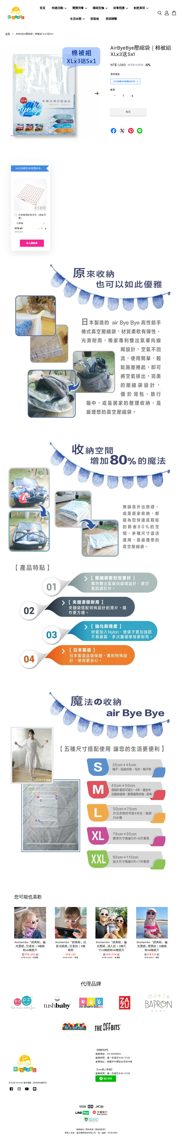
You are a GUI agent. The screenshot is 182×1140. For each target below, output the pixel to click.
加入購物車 (32, 243)
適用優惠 (115, 74)
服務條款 (80, 1129)
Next (96, 93)
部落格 (94, 18)
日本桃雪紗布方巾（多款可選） (32, 216)
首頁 (42, 8)
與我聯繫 (111, 18)
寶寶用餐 (78, 8)
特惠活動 (57, 8)
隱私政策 (89, 1129)
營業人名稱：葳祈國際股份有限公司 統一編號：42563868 (91, 1133)
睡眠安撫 (98, 8)
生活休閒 (75, 18)
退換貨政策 (100, 1129)
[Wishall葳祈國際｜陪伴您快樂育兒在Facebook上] (11, 1091)
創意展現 (139, 8)
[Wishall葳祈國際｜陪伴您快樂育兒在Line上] (34, 1091)
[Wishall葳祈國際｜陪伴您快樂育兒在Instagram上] (19, 1091)
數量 (112, 89)
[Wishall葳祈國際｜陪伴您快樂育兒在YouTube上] (26, 1091)
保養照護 (119, 8)
